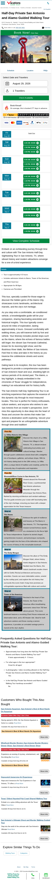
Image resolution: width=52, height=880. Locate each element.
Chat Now (47, 27)
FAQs (46, 70)
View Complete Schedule (26, 241)
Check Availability (26, 98)
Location (30, 70)
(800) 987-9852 (20, 27)
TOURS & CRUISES (25, 7)
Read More (17, 723)
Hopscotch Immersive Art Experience (16, 777)
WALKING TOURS (36, 7)
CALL (33, 878)
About (18, 867)
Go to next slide (47, 48)
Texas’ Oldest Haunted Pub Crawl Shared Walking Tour (24, 799)
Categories (23, 853)
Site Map (25, 867)
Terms (33, 867)
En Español (47, 9)
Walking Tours (10, 853)
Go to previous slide (4, 48)
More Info (44, 737)
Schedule (10, 70)
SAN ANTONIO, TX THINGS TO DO (9, 7)
